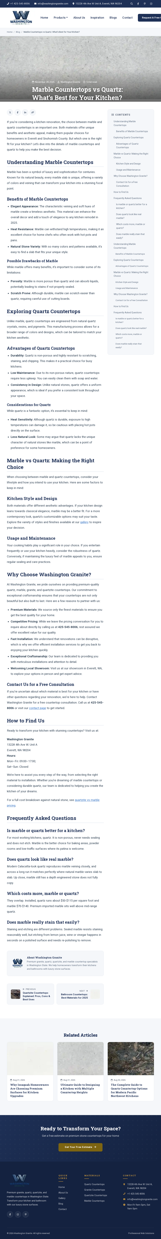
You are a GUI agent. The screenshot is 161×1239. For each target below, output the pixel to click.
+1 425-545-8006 (20, 3)
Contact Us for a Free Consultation (127, 184)
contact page (37, 708)
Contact (127, 17)
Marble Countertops (94, 1201)
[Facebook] (138, 4)
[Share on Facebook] (17, 112)
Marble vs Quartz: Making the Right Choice (131, 155)
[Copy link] (33, 112)
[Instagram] (151, 4)
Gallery (61, 1198)
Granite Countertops (94, 1190)
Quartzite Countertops (95, 1195)
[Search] (131, 4)
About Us (79, 17)
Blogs (113, 17)
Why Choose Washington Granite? (130, 176)
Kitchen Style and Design (128, 163)
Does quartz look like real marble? (128, 216)
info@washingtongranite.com (53, 3)
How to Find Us (121, 192)
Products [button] (60, 17)
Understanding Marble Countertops (125, 123)
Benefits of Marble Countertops (132, 131)
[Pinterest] (144, 4)
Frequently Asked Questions (128, 198)
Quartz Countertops (94, 1184)
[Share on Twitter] (10, 112)
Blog (18, 32)
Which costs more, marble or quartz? (130, 226)
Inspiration (97, 17)
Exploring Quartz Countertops (129, 137)
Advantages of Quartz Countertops (127, 146)
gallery (84, 522)
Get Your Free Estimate (79, 1147)
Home (44, 17)
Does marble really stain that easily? (130, 236)
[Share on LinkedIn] (25, 112)
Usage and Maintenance (128, 170)
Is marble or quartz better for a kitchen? (131, 206)
